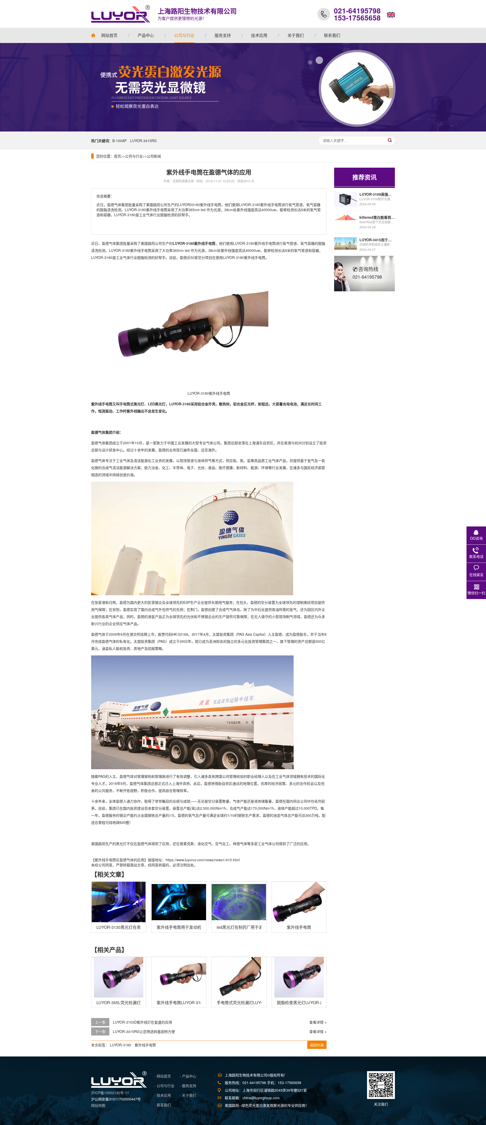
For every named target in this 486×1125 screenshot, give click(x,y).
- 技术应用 (162, 1095)
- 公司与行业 (164, 1085)
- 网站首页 (162, 1075)
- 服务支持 (188, 1085)
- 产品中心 (188, 1075)
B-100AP (119, 140)
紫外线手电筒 (145, 1044)
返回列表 (317, 1044)
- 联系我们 (162, 1104)
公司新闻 (154, 156)
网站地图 (98, 1105)
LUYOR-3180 (120, 1044)
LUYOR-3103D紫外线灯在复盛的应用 (142, 1022)
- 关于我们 (188, 1095)
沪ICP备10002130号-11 (110, 1092)
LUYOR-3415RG (143, 140)
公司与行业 (134, 156)
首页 (117, 156)
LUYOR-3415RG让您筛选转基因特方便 (144, 1031)
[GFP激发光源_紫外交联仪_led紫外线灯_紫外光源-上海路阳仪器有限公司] (119, 1086)
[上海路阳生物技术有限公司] (120, 14)
